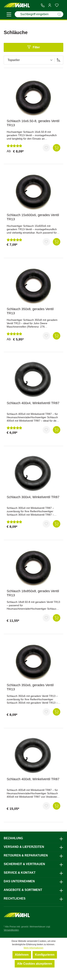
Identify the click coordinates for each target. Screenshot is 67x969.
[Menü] (9, 14)
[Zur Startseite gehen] (17, 5)
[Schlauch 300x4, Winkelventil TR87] (33, 473)
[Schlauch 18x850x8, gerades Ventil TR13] (33, 567)
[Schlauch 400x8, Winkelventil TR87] (33, 755)
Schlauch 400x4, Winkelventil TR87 (33, 403)
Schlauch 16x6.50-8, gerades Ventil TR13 (33, 123)
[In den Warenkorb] (56, 148)
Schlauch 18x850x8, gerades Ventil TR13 (33, 593)
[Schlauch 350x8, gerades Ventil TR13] (33, 285)
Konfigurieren (45, 954)
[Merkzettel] (56, 5)
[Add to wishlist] (46, 148)
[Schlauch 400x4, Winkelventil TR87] (33, 379)
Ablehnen (22, 954)
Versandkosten (11, 930)
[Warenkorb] (61, 5)
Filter (36, 47)
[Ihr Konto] (49, 5)
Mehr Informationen (33, 948)
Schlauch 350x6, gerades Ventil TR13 (30, 687)
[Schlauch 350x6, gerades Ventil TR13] (33, 661)
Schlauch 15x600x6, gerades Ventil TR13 (33, 217)
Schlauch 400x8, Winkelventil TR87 (33, 779)
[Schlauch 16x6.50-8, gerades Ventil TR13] (33, 97)
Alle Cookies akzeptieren (34, 963)
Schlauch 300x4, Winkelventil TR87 (33, 497)
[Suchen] (59, 14)
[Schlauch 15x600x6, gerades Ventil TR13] (33, 191)
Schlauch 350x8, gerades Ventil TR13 (30, 311)
